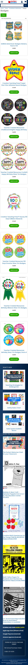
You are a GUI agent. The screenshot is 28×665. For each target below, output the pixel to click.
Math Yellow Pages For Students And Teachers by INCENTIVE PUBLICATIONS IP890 (14, 578)
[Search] (25, 5)
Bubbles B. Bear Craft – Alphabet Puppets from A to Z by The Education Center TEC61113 (13, 494)
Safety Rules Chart (14, 408)
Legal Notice (3, 662)
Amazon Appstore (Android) (12, 637)
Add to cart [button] (14, 53)
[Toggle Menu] (2, 1)
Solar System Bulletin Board (14, 429)
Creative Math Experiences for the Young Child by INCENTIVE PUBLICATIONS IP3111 (14, 537)
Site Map (8, 662)
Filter (3, 15)
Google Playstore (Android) (11, 634)
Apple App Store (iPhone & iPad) (13, 630)
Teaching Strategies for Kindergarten (14, 386)
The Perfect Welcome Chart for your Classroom (13, 453)
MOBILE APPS (19, 627)
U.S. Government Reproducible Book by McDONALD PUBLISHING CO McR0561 (14, 620)
